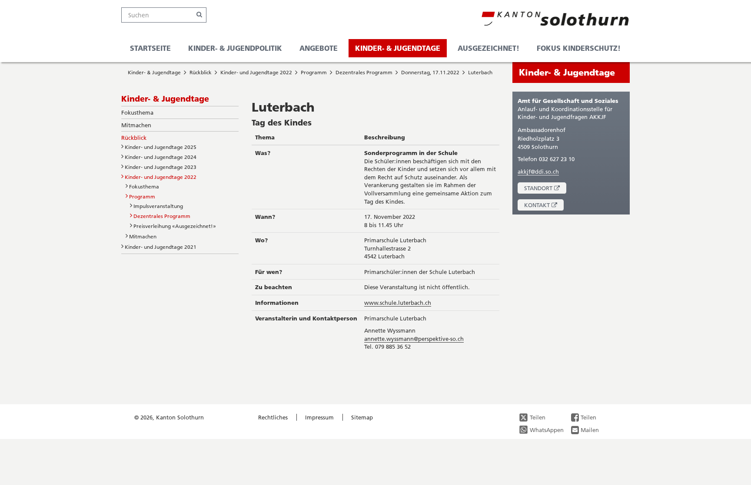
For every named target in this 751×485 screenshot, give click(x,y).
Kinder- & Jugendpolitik (235, 48)
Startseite (150, 48)
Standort (545, 189)
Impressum (319, 417)
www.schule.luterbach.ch (397, 302)
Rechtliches (273, 417)
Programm (314, 72)
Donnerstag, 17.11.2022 (430, 72)
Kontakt (544, 206)
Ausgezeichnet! (488, 48)
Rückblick (200, 72)
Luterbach (480, 72)
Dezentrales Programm (364, 72)
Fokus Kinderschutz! (579, 48)
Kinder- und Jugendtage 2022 (256, 72)
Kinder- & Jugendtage (397, 48)
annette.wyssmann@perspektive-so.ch (414, 338)
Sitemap (362, 417)
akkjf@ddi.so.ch (538, 171)
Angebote (318, 48)
